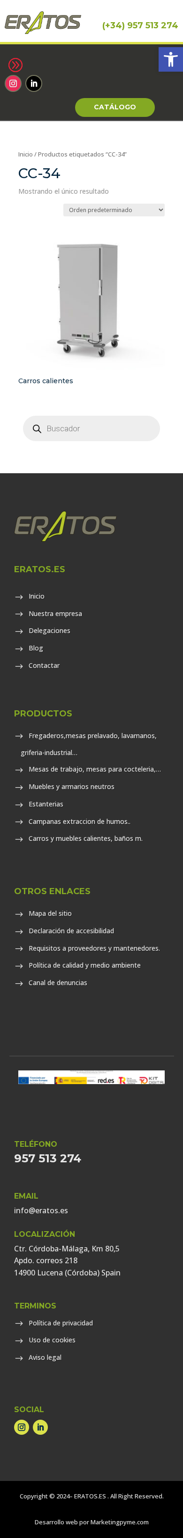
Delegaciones (49, 630)
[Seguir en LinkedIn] (33, 83)
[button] (171, 59)
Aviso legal (45, 1357)
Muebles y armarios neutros (71, 786)
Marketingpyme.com (120, 1522)
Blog (36, 647)
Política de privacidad (61, 1322)
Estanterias (46, 803)
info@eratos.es (41, 1210)
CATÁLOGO (115, 107)
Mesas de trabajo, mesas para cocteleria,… (95, 769)
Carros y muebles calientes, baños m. (86, 838)
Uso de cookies (52, 1339)
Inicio (25, 154)
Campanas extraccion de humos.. (79, 821)
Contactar (44, 665)
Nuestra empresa (55, 613)
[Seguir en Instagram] (13, 83)
